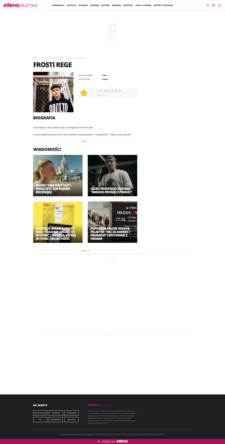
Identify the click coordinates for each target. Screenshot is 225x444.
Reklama (71, 420)
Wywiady (83, 5)
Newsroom (71, 413)
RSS (40, 420)
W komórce (56, 420)
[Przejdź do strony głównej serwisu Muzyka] (29, 5)
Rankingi (116, 5)
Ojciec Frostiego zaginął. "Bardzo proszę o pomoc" (111, 190)
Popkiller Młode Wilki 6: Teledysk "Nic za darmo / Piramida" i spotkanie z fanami (110, 233)
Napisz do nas (40, 413)
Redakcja (56, 413)
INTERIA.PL (133, 434)
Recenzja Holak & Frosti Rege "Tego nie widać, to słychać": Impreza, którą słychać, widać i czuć (56, 233)
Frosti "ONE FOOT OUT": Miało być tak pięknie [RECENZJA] (53, 188)
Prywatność (116, 434)
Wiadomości (58, 5)
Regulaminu (92, 434)
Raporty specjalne (163, 5)
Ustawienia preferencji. (104, 434)
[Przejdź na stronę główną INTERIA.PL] (11, 5)
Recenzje (94, 5)
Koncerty (128, 5)
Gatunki (105, 5)
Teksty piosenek (143, 5)
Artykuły (71, 5)
